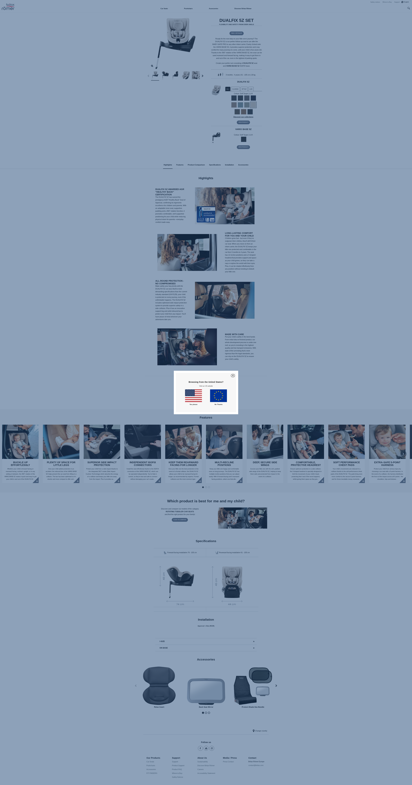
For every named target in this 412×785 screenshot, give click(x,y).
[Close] (232, 375)
